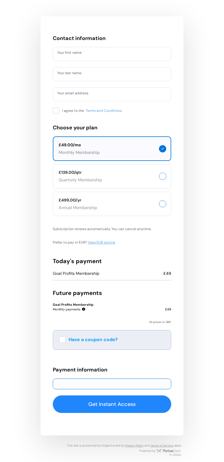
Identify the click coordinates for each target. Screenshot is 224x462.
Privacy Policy (134, 445)
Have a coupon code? (93, 339)
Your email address (76, 94)
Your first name (72, 53)
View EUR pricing (101, 242)
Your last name (72, 74)
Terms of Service (161, 445)
